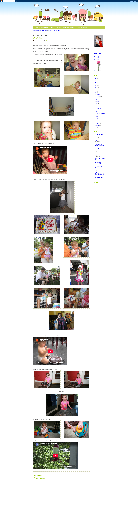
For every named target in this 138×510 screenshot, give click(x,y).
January (97, 125)
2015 (96, 85)
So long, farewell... (98, 163)
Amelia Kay (97, 139)
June (97, 116)
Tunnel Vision (98, 108)
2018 (96, 80)
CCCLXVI (38, 37)
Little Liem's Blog (99, 177)
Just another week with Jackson (99, 154)
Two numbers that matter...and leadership (99, 145)
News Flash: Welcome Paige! (101, 110)
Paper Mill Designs (99, 172)
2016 (96, 84)
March (97, 121)
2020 (96, 78)
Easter (96, 169)
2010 (96, 127)
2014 (96, 87)
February (98, 123)
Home (95, 52)
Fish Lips (98, 111)
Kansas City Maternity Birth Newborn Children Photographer (100, 160)
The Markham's (98, 153)
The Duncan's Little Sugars (99, 167)
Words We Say (97, 59)
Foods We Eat (96, 57)
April (97, 120)
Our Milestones (97, 56)
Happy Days (97, 140)
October (97, 98)
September (98, 99)
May (97, 118)
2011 (96, 92)
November (98, 96)
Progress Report (98, 135)
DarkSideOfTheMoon (99, 143)
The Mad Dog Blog (52, 9)
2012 (96, 91)
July (97, 103)
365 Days (98, 106)
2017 (96, 82)
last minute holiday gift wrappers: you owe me (99, 174)
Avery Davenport (98, 148)
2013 (96, 89)
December (98, 94)
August (97, 101)
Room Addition (97, 54)
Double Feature (98, 149)
